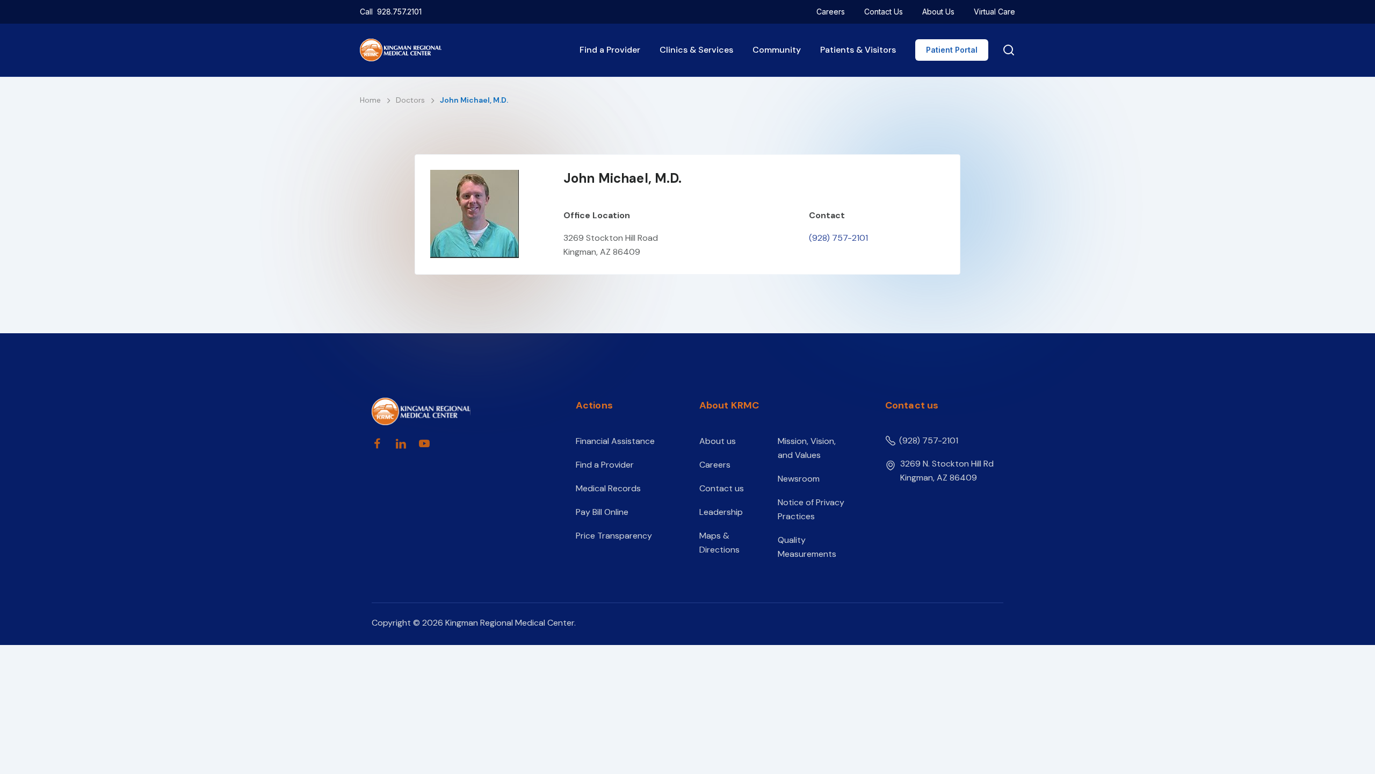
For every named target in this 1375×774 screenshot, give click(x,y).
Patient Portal (952, 49)
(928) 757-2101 (838, 237)
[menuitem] (830, 11)
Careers (830, 11)
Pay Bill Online (602, 512)
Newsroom (799, 478)
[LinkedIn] (400, 443)
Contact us (721, 488)
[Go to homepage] (455, 411)
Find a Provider (610, 49)
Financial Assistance (615, 441)
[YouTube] (424, 443)
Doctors (411, 100)
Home (371, 100)
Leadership (721, 512)
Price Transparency (614, 535)
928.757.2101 (399, 11)
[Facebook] (377, 443)
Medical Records (608, 488)
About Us (938, 11)
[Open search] (1006, 50)
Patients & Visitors (858, 49)
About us (717, 441)
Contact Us (883, 11)
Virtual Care (994, 11)
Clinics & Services (696, 49)
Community (776, 49)
